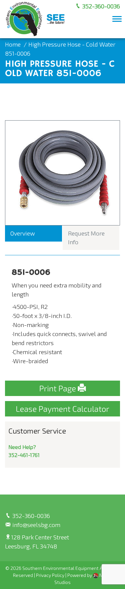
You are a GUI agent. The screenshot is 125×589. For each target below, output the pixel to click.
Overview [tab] (22, 233)
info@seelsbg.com (35, 524)
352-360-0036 (100, 6)
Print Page (58, 388)
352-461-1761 (24, 455)
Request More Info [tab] (86, 238)
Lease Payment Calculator (62, 408)
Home (13, 44)
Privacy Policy (50, 575)
